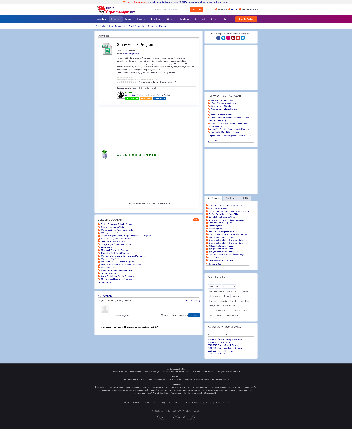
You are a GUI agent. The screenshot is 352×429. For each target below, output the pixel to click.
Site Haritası (174, 403)
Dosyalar (115, 19)
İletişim (126, 403)
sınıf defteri (245, 301)
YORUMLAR (105, 296)
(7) (130, 82)
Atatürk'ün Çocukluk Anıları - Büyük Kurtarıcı (229, 129)
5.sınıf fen (234, 301)
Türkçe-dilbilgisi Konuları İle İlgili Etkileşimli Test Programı (126, 236)
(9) (134, 82)
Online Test (200, 19)
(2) (119, 82)
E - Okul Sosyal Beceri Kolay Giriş (223, 214)
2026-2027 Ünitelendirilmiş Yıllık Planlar (225, 339)
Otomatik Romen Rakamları (113, 241)
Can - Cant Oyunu (216, 257)
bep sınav (213, 301)
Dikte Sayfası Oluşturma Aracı (221, 260)
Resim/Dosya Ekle (122, 315)
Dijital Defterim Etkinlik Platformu (224, 109)
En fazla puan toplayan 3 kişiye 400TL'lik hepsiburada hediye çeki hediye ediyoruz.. (178, 2)
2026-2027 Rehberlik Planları (220, 351)
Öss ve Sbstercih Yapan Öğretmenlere (118, 230)
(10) (136, 82)
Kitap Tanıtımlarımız (219, 112)
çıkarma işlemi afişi (240, 311)
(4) (123, 82)
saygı (211, 315)
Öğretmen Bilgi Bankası (111, 259)
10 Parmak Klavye (109, 273)
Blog (163, 403)
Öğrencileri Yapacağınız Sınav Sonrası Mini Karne (123, 256)
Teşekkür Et (133, 98)
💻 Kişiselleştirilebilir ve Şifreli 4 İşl (223, 246)
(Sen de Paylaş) (163, 95)
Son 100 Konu (215, 141)
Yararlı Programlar (136, 26)
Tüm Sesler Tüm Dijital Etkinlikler (224, 132)
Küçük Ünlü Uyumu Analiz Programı (116, 238)
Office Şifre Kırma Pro (110, 233)
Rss (155, 403)
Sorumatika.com (222, 403)
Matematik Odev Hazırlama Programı (117, 262)
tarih (211, 287)
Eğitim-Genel (215, 135)
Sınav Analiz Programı (157, 26)
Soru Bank (184, 19)
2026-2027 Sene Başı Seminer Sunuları (225, 348)
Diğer (226, 19)
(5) (125, 82)
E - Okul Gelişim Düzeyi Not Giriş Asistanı (226, 220)
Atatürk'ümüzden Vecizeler (221, 115)
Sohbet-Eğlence (229, 135)
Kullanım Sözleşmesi (192, 403)
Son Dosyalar (213, 198)
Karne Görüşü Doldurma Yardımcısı (224, 217)
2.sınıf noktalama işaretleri (219, 311)
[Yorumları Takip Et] (191, 300)
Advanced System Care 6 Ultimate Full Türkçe (121, 264)
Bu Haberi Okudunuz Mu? (221, 100)
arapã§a (223, 301)
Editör (245, 198)
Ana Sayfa (101, 19)
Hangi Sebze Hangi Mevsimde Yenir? (117, 270)
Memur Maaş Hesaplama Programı (116, 279)
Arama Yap (196, 9)
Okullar (214, 19)
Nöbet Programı (215, 226)
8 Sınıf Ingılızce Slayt (217, 208)
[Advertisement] (148, 129)
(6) (128, 82)
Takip (249, 135)
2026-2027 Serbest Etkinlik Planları (223, 345)
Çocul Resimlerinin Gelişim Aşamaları (117, 276)
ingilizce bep (232, 291)
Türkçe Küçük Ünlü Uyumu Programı (117, 244)
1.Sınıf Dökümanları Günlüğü (223, 103)
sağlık (219, 315)
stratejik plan (214, 306)
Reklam (136, 403)
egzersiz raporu (238, 296)
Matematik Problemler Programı (115, 250)
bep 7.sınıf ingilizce (216, 291)
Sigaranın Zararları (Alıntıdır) (113, 227)
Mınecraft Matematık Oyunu (220, 237)
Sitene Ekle (160, 98)
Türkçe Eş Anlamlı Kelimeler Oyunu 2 (117, 224)
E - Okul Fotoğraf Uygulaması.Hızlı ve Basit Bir (228, 211)
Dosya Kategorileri (117, 26)
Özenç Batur (130, 95)
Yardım (146, 403)
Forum (128, 19)
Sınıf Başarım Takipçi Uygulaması (223, 231)
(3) (121, 82)
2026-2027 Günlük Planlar (219, 342)
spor (218, 287)
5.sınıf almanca (229, 287)
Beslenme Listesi (108, 267)
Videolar (170, 19)
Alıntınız (241, 135)
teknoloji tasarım (229, 306)
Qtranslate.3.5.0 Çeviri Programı (115, 253)
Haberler (141, 19)
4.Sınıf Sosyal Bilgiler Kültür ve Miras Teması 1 (228, 234)
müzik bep (244, 291)
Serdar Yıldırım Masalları (221, 106)
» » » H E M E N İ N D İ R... (138, 155)
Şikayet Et (147, 98)
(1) (117, 82)
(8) (132, 82)
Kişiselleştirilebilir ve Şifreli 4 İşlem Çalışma (227, 254)
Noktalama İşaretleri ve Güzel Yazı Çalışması (228, 240)
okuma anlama (215, 296)
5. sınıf (226, 296)
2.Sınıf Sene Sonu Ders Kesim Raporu (225, 205)
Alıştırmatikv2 (107, 247)
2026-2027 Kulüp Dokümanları (221, 354)
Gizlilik (208, 403)
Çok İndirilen (231, 198)
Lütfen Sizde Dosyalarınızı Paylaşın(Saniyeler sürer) (148, 203)
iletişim (206, 379)
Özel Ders (155, 19)
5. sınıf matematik (231, 315)
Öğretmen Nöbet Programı (220, 223)
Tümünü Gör (214, 264)
